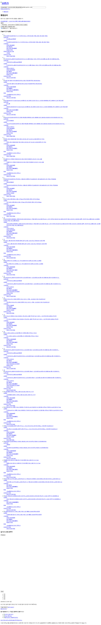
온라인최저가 (11, 24)
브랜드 (25, 24)
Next (2, 591)
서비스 (21, 24)
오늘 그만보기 (4, 607)
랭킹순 (7, 26)
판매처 (17, 24)
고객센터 (10, 620)
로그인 (2, 620)
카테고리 (3, 9)
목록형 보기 (5, 28)
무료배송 (4, 24)
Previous (3, 535)
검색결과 (15, 21)
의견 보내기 (11, 607)
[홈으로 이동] (5, 3)
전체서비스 (19, 620)
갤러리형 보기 (13, 28)
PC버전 (6, 620)
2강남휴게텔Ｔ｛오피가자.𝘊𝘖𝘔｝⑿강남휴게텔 (11, 7)
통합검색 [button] (6, 11)
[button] (39, 7)
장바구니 (7, 9)
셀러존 (14, 620)
